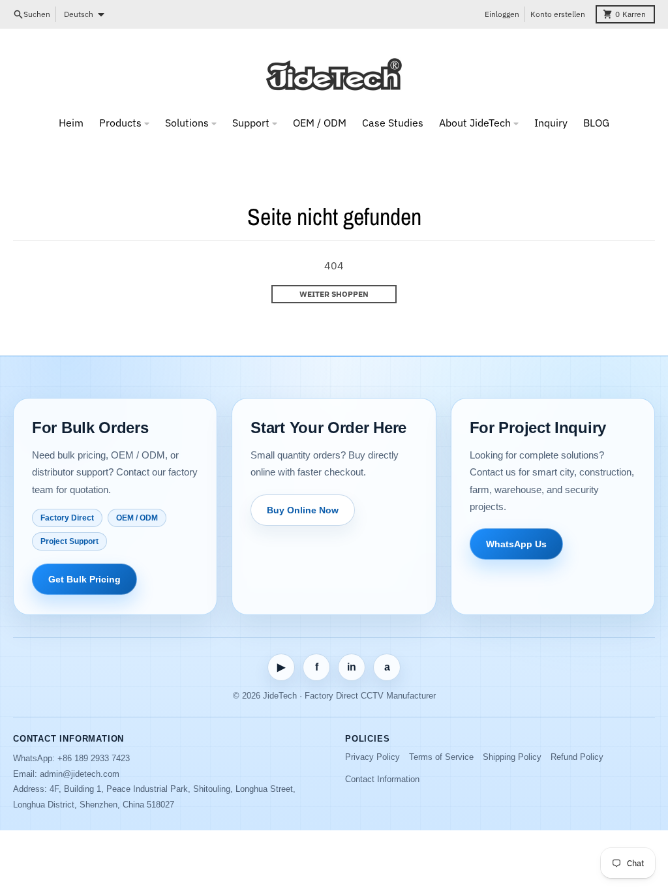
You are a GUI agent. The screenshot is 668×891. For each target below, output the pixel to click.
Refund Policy (577, 757)
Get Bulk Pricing (84, 579)
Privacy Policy (372, 757)
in (351, 666)
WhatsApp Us (516, 544)
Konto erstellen (557, 14)
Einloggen (502, 14)
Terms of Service (441, 757)
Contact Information (382, 779)
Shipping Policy (512, 757)
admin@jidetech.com (79, 774)
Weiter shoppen (334, 294)
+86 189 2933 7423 (93, 758)
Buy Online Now (303, 510)
